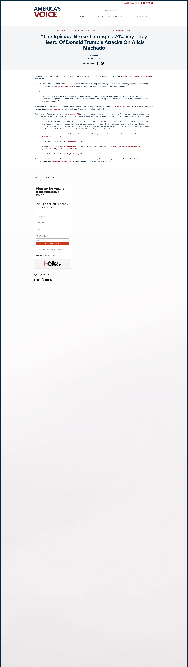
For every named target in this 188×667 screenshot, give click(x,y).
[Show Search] (153, 17)
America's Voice (139, 3)
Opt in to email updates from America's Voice (51, 249)
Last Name (40, 221)
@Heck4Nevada (79, 134)
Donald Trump (84, 30)
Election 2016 (97, 30)
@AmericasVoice (140, 134)
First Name (41, 215)
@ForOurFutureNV (49, 149)
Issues (91, 17)
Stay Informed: (111, 10)
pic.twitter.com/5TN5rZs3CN (67, 149)
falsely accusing (121, 106)
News (115, 17)
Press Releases (78, 17)
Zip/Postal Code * (43, 235)
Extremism (109, 30)
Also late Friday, (76, 114)
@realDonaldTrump (104, 134)
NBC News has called (64, 86)
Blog (129, 30)
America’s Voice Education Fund (134, 17)
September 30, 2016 (75, 141)
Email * (39, 228)
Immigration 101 (103, 17)
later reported (55, 109)
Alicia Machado (69, 30)
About (66, 17)
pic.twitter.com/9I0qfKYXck (52, 136)
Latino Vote (120, 30)
